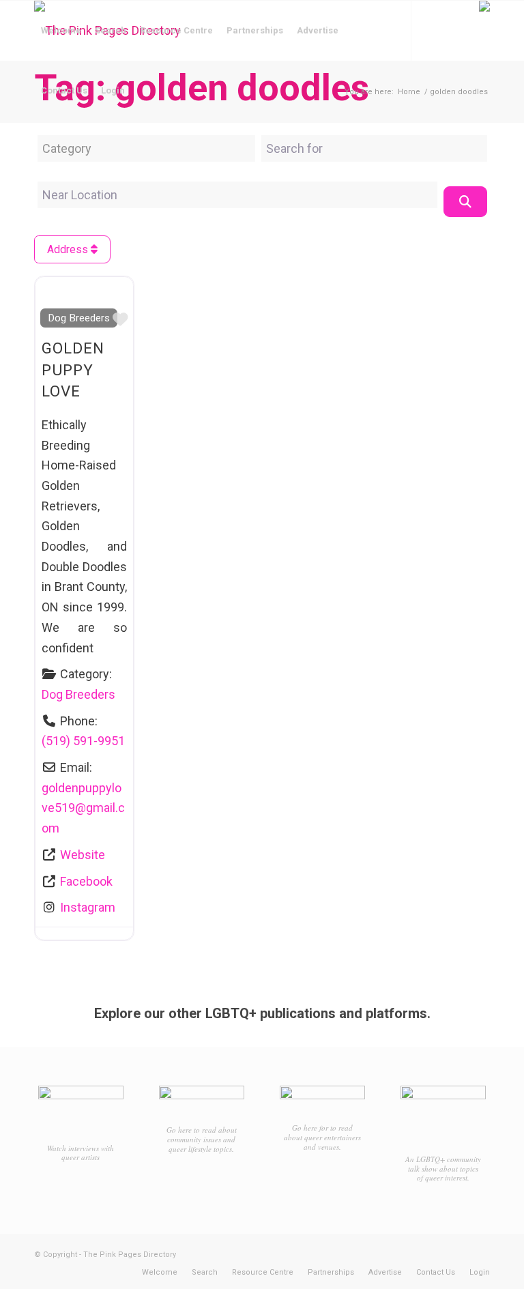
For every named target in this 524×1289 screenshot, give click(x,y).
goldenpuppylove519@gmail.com (83, 808)
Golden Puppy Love (73, 369)
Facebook (86, 881)
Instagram (87, 907)
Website (82, 855)
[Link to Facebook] (38, 150)
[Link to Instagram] (58, 150)
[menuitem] (61, 31)
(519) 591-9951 (83, 741)
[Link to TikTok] (79, 150)
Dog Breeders (79, 318)
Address (69, 249)
